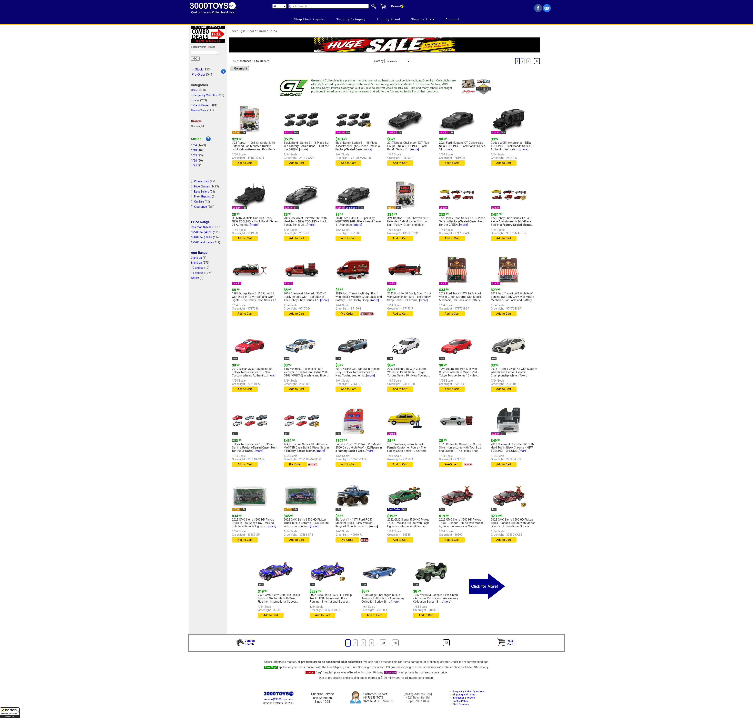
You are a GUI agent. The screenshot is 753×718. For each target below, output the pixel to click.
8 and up (196, 262)
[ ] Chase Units (200, 181)
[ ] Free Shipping (201, 196)
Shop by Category (351, 19)
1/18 (194, 150)
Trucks (195, 100)
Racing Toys (198, 110)
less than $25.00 (201, 227)
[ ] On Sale (197, 201)
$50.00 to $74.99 (201, 237)
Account (452, 19)
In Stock (197, 69)
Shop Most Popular (309, 19)
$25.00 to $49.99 (201, 232)
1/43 (194, 155)
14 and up (197, 273)
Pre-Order (198, 74)
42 (537, 61)
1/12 (194, 165)
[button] (10, 712)
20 (395, 643)
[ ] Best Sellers (200, 191)
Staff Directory (461, 704)
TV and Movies (200, 105)
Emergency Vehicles (204, 95)
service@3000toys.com (279, 699)
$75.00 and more (202, 242)
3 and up (196, 257)
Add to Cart (244, 163)
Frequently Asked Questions (469, 691)
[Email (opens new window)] (547, 11)
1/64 (194, 145)
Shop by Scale (423, 19)
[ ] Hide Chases (200, 186)
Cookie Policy (460, 701)
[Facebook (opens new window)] (538, 11)
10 (383, 643)
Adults (195, 278)
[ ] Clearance (199, 206)
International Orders (464, 697)
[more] (303, 149)
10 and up (197, 267)
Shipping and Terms (464, 694)
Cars (194, 90)
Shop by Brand (388, 19)
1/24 (194, 160)
